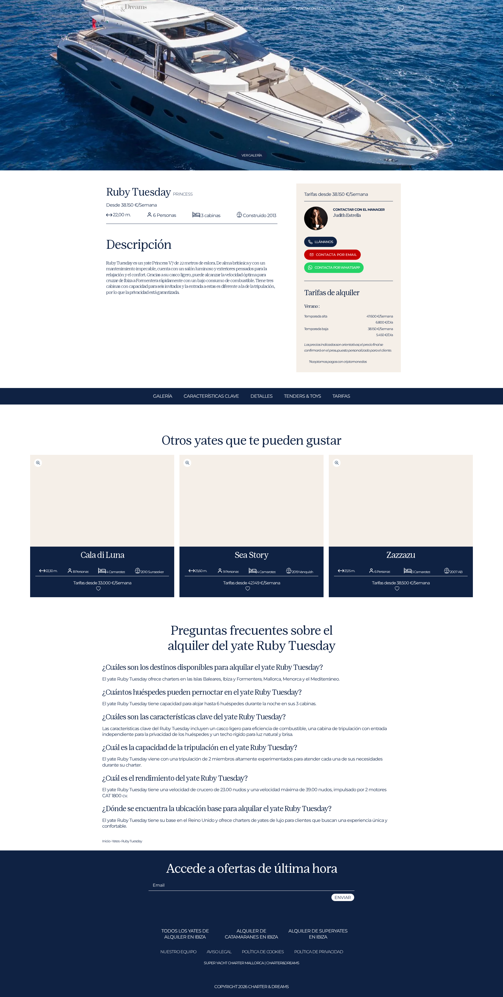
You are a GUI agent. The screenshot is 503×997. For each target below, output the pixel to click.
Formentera (247, 8)
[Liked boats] (400, 8)
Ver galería (252, 155)
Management (274, 8)
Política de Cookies (263, 951)
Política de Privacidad (318, 951)
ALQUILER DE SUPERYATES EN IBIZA (317, 933)
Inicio (106, 841)
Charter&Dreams (282, 963)
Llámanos (324, 242)
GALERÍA (162, 396)
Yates (115, 841)
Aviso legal (219, 951)
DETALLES (261, 396)
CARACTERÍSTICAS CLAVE (211, 396)
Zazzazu (400, 555)
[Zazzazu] (401, 544)
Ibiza (227, 8)
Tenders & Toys (302, 396)
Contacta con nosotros (313, 8)
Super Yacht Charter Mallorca (234, 963)
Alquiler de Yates (202, 8)
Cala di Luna (102, 555)
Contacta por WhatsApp (337, 267)
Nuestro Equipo (178, 951)
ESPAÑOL (381, 8)
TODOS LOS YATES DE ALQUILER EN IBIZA (185, 933)
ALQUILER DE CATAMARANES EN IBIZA (251, 933)
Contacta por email (336, 254)
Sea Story (251, 555)
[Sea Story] (251, 544)
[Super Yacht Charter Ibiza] (123, 8)
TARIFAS (341, 396)
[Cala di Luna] (102, 544)
